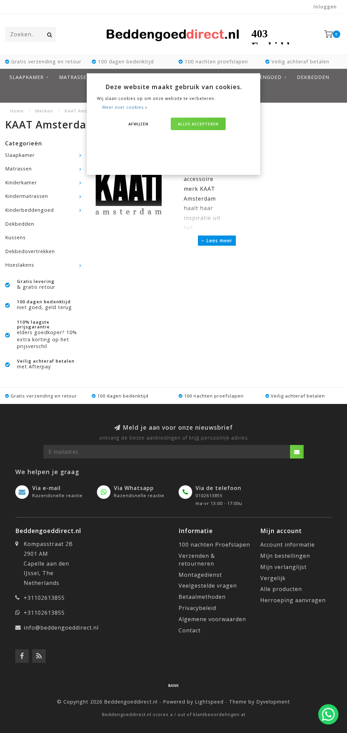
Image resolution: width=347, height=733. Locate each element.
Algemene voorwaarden (212, 619)
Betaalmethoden (202, 596)
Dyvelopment (273, 701)
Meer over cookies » (124, 107)
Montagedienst (200, 574)
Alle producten (281, 589)
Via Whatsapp (134, 488)
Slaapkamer (26, 77)
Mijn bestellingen (285, 555)
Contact (190, 630)
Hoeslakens (19, 265)
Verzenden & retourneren (197, 559)
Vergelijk (273, 578)
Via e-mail (46, 488)
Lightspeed (209, 701)
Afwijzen (138, 123)
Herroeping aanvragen (293, 600)
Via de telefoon (218, 488)
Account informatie (287, 544)
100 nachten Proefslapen (214, 544)
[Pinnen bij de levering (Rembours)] (173, 685)
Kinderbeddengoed (29, 210)
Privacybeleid (197, 608)
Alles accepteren (198, 123)
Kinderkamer (21, 182)
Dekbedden (313, 77)
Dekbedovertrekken (30, 251)
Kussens (15, 237)
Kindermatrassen (26, 196)
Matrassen (74, 77)
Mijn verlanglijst (283, 567)
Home (17, 111)
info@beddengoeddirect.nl (61, 627)
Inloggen (325, 6)
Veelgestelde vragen (208, 585)
